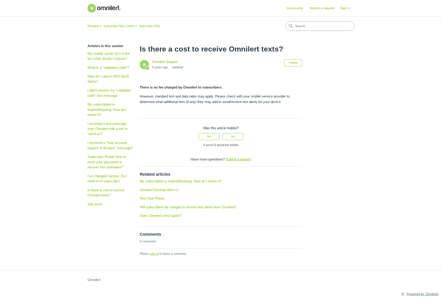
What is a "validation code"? (108, 67)
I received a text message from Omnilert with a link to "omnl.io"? (107, 129)
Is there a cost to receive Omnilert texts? (106, 192)
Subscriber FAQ (149, 26)
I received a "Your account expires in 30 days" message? (110, 145)
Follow (293, 62)
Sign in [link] (345, 8)
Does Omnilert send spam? (160, 216)
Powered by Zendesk (423, 294)
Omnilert (93, 26)
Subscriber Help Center (118, 26)
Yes (209, 136)
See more (94, 204)
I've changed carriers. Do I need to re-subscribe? (107, 178)
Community (295, 8)
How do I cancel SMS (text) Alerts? (108, 78)
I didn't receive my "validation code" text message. (109, 92)
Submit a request (322, 8)
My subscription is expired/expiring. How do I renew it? (106, 109)
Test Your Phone (152, 198)
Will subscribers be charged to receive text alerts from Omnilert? (188, 207)
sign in (154, 253)
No (233, 136)
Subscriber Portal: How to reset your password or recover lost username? (106, 162)
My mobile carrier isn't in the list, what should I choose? (108, 56)
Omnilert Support (165, 62)
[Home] (104, 8)
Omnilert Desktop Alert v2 (159, 190)
